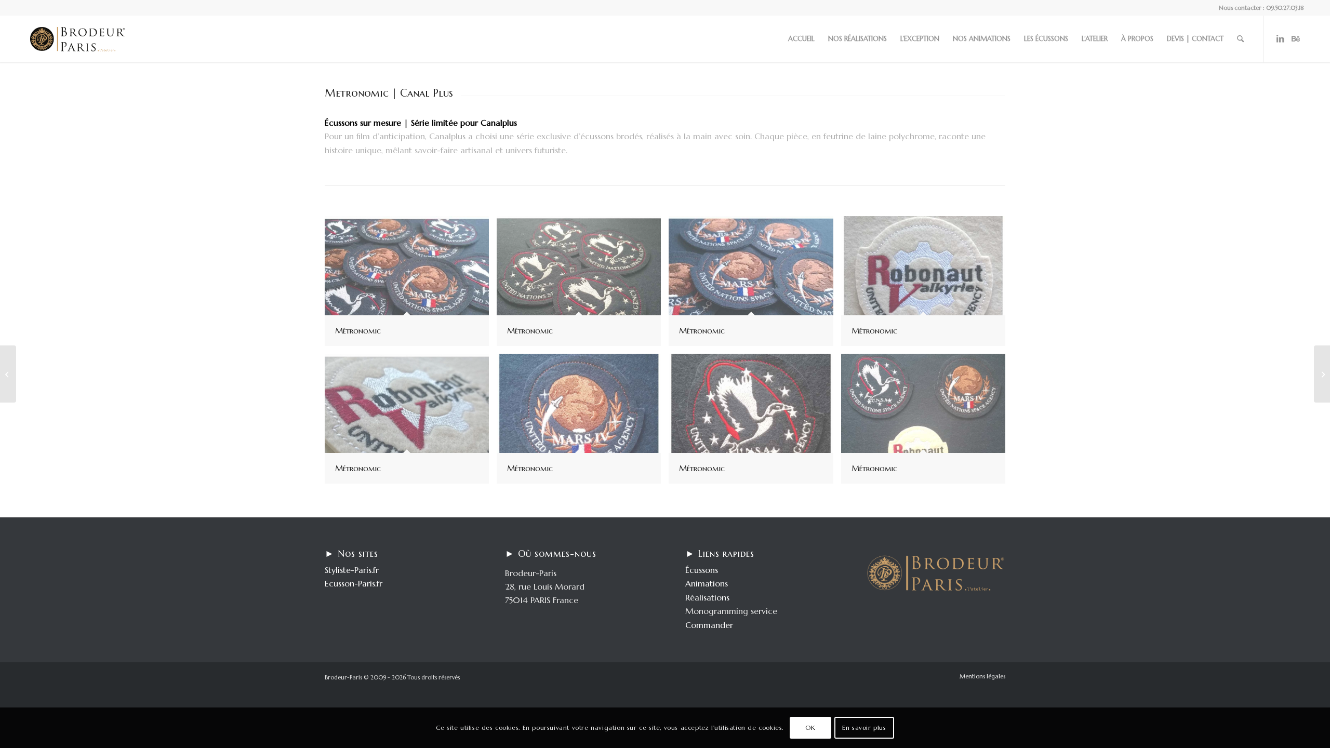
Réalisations (707, 597)
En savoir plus (864, 727)
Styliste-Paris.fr (352, 570)
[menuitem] (801, 39)
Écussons (701, 570)
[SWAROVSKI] (8, 374)
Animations (706, 583)
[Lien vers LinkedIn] (1280, 38)
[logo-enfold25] (77, 39)
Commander (709, 625)
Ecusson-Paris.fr (353, 583)
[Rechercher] (1240, 39)
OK (810, 727)
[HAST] (1322, 374)
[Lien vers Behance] (1296, 38)
